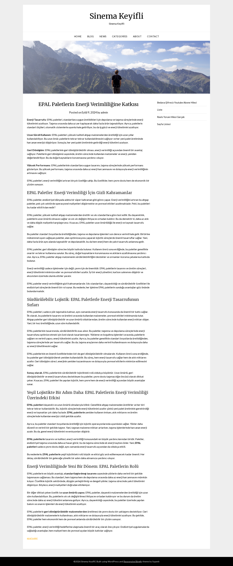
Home (78, 36)
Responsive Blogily (132, 561)
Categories (119, 36)
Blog (90, 36)
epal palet (32, 538)
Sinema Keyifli (116, 16)
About (137, 36)
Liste (159, 109)
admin (104, 112)
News (103, 36)
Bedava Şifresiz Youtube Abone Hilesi (177, 102)
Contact (153, 36)
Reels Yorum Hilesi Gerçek (170, 117)
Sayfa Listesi (164, 124)
